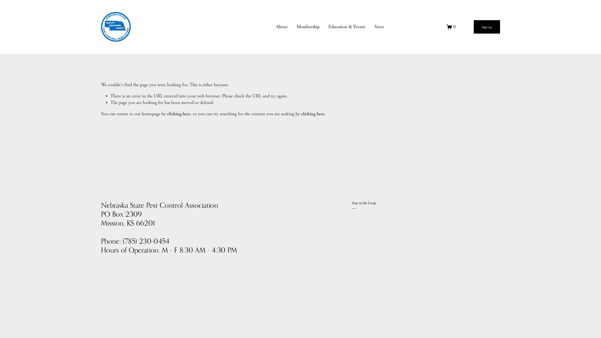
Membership (308, 27)
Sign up (487, 27)
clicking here (178, 114)
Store (379, 27)
